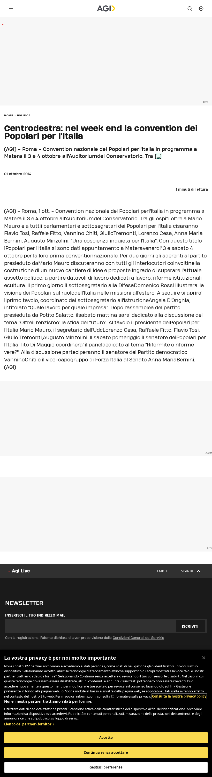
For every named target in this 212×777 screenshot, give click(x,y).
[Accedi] (201, 8)
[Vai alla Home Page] (106, 8)
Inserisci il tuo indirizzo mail (35, 615)
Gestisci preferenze (105, 767)
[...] (158, 156)
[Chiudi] (203, 657)
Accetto (106, 737)
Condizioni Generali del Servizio (138, 638)
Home (8, 115)
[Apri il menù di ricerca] (189, 8)
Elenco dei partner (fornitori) (29, 724)
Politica (24, 115)
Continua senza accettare (106, 752)
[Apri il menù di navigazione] (10, 8)
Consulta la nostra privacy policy (179, 696)
